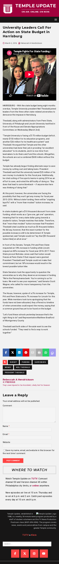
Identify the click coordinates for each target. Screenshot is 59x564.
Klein (33, 535)
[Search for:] (27, 544)
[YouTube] (44, 553)
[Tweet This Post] (12, 353)
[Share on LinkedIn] (19, 353)
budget (13, 362)
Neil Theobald (23, 367)
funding (26, 362)
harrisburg (40, 362)
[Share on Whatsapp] (46, 353)
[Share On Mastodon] (52, 353)
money (8, 367)
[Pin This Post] (26, 353)
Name (6, 426)
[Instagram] (34, 553)
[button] (55, 19)
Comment (7, 406)
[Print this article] (39, 353)
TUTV (34, 478)
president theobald (14, 373)
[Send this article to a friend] (32, 353)
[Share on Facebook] (6, 353)
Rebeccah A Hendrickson (31, 43)
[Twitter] (25, 553)
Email (5, 434)
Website (6, 442)
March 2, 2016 (11, 43)
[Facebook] (15, 553)
